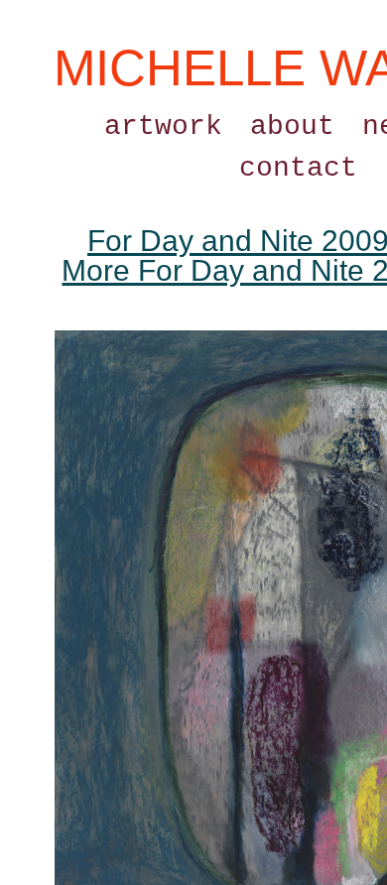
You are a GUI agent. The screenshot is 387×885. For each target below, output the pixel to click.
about (292, 126)
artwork (163, 126)
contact (298, 168)
